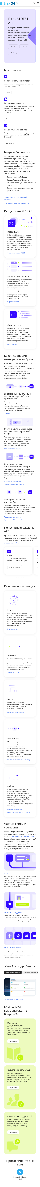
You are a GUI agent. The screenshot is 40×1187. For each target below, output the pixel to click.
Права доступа (12, 629)
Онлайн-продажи (13, 912)
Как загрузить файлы (14, 809)
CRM (6, 873)
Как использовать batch (15, 712)
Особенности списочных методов (19, 760)
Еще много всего (12, 947)
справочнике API (11, 543)
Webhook (7, 414)
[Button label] (38, 3)
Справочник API (13, 302)
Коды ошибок (12, 344)
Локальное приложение (12, 449)
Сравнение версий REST (16, 253)
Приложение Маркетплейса (14, 484)
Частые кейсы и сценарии (22, 836)
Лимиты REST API (13, 673)
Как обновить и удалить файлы (18, 812)
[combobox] (32, 3)
